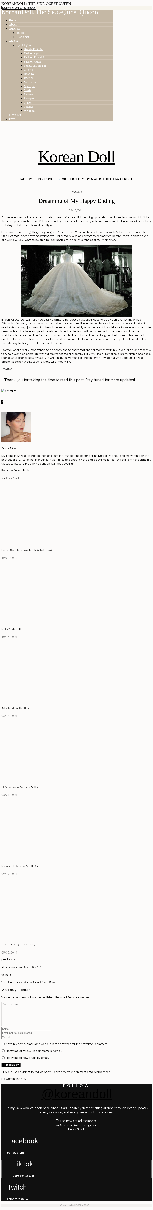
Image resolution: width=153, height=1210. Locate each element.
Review (28, 94)
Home (12, 20)
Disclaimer (22, 36)
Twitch (17, 1187)
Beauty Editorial (33, 49)
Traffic (20, 32)
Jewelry (28, 78)
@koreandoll (76, 1094)
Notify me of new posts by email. (27, 1058)
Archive (13, 40)
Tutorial (28, 106)
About (12, 24)
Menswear (30, 82)
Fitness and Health (35, 65)
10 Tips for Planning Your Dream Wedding (20, 787)
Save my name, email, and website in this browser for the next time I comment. (57, 1044)
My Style (29, 86)
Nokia (27, 90)
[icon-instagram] (3, 133)
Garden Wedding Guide (11, 629)
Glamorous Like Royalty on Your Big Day (19, 866)
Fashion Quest (32, 61)
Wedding (29, 110)
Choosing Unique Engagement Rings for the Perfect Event (26, 550)
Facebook (22, 1141)
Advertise (14, 28)
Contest (28, 69)
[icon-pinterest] (7, 133)
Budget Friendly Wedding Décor (15, 708)
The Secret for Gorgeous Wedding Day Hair (20, 945)
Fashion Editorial (34, 57)
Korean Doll (76, 157)
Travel (27, 102)
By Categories (24, 45)
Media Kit (15, 114)
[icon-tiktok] (11, 133)
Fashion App (31, 53)
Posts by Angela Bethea (16, 470)
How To (29, 73)
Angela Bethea (8, 448)
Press (12, 119)
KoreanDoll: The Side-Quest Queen (36, 3)
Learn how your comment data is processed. (82, 1072)
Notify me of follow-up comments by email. (34, 1051)
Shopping (29, 98)
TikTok (23, 1164)
